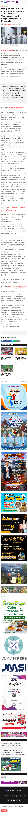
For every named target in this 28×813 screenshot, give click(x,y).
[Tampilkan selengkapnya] (21, 341)
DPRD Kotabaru (16, 745)
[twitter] (11, 800)
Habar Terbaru (9, 6)
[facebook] (8, 800)
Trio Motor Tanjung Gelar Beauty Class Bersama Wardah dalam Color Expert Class (6, 358)
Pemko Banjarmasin (7, 754)
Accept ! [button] (4, 810)
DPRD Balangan (7, 743)
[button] (2, 2)
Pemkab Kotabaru (18, 752)
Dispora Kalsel (18, 747)
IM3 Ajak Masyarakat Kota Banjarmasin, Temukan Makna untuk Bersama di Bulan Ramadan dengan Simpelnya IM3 (20, 358)
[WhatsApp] (15, 341)
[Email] (18, 341)
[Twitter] (12, 341)
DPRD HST (16, 743)
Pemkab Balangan (15, 750)
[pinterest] (20, 800)
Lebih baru (4, 381)
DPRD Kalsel (6, 745)
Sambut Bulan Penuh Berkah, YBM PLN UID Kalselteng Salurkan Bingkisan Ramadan (6, 375)
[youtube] (14, 800)
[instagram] (17, 800)
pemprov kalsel (20, 754)
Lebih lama (23, 381)
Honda (5, 750)
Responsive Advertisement (14, 332)
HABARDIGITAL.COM (7, 50)
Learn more (3, 807)
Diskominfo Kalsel (7, 747)
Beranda (3, 6)
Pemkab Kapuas (6, 752)
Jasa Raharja (13, 337)
